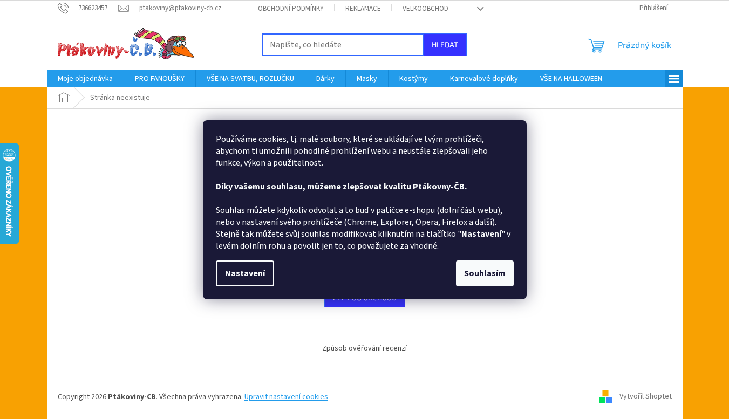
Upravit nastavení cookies (286, 396)
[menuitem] (85, 78)
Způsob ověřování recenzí (364, 348)
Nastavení (245, 273)
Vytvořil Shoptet (645, 396)
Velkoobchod (425, 8)
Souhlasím (485, 273)
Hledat (445, 44)
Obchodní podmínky (291, 8)
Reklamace (363, 8)
